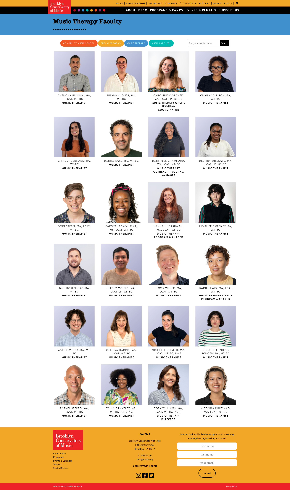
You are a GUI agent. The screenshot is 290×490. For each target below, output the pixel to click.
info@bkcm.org (145, 459)
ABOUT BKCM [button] (137, 10)
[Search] (237, 3)
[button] (74, 10)
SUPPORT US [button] (229, 10)
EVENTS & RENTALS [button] (200, 10)
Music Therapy (136, 43)
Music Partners (161, 43)
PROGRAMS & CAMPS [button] (166, 10)
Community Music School (79, 43)
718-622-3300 (145, 455)
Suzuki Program (111, 43)
